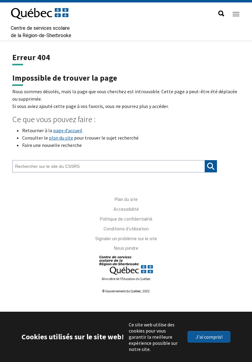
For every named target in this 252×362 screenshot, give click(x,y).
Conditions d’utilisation (126, 228)
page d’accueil (67, 130)
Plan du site (126, 199)
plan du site (61, 138)
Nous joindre (126, 248)
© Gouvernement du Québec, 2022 (126, 291)
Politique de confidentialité (126, 219)
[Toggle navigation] (236, 14)
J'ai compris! (209, 337)
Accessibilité (126, 209)
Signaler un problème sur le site (126, 238)
